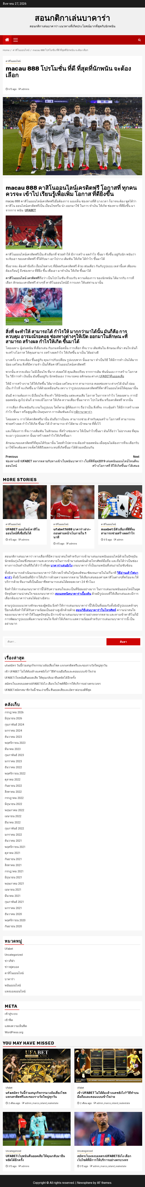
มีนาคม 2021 (13, 896)
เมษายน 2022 (13, 816)
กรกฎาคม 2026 (14, 712)
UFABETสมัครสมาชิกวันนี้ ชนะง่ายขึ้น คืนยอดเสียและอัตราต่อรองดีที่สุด (48, 690)
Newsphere (84, 1183)
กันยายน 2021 (13, 859)
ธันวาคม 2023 (13, 737)
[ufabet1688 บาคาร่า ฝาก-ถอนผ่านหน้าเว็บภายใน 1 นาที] (73, 502)
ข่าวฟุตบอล (12, 967)
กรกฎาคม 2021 (14, 871)
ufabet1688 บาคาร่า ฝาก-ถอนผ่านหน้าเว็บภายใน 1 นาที (72, 533)
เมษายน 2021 (13, 889)
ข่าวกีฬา (10, 961)
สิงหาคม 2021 (13, 865)
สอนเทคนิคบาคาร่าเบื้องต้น (73, 593)
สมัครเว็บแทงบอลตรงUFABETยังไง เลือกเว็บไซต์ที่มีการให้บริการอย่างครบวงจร (53, 683)
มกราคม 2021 (13, 908)
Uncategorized (14, 954)
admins (25, 89)
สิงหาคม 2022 (13, 791)
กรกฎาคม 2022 (14, 798)
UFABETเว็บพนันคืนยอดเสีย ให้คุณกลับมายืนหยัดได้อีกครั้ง (40, 677)
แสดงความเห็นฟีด (16, 1026)
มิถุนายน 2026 (13, 718)
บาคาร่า (10, 979)
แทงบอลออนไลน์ (15, 991)
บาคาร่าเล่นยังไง (61, 565)
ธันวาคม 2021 (13, 840)
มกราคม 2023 (13, 761)
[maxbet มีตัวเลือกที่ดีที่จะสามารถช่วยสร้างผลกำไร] (120, 502)
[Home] (7, 40)
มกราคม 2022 (13, 834)
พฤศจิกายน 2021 (15, 847)
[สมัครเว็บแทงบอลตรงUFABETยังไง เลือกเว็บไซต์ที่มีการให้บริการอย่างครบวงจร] (108, 1129)
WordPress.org (14, 1032)
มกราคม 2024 (13, 730)
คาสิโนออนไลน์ (13, 61)
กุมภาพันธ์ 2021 (14, 902)
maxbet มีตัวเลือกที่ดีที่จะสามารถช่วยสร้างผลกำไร (118, 531)
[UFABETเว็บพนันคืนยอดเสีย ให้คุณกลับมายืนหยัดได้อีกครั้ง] (37, 1129)
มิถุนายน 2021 (13, 877)
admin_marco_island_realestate (41, 1103)
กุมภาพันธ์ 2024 (14, 724)
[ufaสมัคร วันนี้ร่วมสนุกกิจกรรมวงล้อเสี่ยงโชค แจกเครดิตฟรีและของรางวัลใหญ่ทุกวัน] (37, 1066)
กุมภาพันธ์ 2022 (14, 828)
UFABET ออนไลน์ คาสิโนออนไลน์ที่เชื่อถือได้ (23, 531)
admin (120, 539)
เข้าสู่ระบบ (11, 1014)
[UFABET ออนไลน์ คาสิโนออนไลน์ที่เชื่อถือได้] (25, 502)
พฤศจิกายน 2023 (15, 743)
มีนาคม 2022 (13, 822)
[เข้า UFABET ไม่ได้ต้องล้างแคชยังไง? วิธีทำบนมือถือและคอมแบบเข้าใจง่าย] (108, 1066)
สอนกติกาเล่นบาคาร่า (72, 18)
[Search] (139, 40)
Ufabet (9, 948)
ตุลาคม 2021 (12, 853)
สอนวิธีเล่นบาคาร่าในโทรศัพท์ (96, 610)
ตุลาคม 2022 (12, 779)
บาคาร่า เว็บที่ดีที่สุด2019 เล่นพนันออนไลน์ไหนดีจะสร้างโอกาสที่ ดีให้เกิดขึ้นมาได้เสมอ (105, 461)
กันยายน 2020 (13, 926)
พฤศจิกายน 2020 (15, 920)
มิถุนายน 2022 (13, 804)
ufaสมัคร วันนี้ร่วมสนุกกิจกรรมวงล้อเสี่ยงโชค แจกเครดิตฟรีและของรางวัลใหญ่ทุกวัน (56, 665)
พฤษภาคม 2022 (14, 810)
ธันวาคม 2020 (13, 914)
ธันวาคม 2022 (13, 767)
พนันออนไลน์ (13, 985)
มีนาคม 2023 (13, 749)
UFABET (30, 210)
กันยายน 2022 (13, 785)
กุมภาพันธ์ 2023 (14, 755)
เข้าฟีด (9, 1020)
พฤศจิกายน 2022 (15, 773)
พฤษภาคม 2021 (14, 883)
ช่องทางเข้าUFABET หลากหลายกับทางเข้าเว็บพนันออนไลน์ (39, 461)
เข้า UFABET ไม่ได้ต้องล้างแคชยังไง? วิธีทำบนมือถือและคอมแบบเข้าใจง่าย (50, 671)
